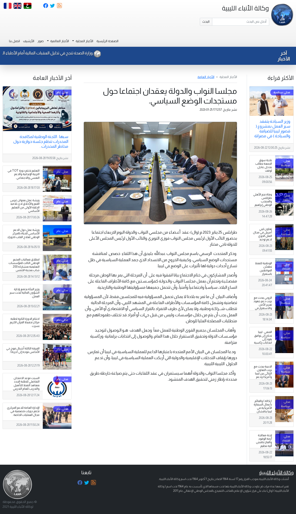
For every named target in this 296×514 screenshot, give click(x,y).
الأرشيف (28, 41)
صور (40, 41)
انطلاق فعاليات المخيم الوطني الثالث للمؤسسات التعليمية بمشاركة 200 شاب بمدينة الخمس (24, 265)
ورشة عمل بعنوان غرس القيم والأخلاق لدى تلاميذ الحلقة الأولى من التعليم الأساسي (25, 205)
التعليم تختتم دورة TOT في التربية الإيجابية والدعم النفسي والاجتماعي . (24, 174)
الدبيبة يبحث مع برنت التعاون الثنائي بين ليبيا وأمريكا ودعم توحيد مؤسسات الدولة (263, 377)
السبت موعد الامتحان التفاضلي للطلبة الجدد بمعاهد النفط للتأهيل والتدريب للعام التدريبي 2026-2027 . (26, 385)
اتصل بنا (14, 41)
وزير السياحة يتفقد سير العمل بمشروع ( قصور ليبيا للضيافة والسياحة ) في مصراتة (272, 128)
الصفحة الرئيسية (107, 41)
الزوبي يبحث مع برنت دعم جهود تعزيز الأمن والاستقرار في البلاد (262, 304)
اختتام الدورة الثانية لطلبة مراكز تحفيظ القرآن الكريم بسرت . (25, 322)
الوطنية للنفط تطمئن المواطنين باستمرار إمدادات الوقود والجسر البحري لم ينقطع (263, 274)
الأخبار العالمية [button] (59, 41)
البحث (206, 22)
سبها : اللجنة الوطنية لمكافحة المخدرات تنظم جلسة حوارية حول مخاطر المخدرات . (40, 141)
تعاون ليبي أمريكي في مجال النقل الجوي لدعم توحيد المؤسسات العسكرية (262, 237)
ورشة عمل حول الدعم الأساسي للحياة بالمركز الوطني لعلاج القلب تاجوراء (24, 233)
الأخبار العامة (205, 77)
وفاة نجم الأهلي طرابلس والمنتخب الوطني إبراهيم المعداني (262, 201)
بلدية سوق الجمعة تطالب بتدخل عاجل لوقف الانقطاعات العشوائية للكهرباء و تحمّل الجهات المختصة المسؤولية (262, 176)
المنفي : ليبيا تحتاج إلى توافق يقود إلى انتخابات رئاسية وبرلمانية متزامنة (263, 340)
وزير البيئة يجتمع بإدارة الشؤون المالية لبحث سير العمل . (24, 293)
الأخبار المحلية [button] (84, 41)
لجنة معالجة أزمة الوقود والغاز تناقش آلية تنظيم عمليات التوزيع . (263, 442)
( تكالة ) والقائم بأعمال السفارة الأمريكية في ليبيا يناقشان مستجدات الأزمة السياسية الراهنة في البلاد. (263, 415)
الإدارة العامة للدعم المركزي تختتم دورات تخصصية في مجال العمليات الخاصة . (23, 411)
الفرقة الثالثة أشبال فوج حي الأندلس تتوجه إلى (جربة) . (23, 350)
